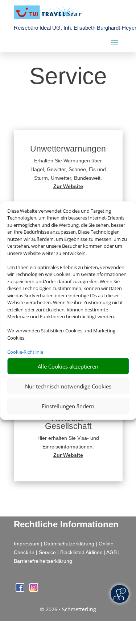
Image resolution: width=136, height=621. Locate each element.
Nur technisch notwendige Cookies (68, 386)
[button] (68, 171)
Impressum (27, 543)
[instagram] (34, 589)
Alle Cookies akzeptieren (68, 366)
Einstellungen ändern (68, 405)
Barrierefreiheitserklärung (43, 561)
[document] (68, 186)
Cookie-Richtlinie (25, 351)
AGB (111, 552)
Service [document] (68, 76)
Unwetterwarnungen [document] (68, 149)
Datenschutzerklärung (69, 543)
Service (47, 552)
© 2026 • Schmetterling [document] (68, 609)
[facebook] (21, 589)
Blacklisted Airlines (81, 552)
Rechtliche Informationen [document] (66, 524)
